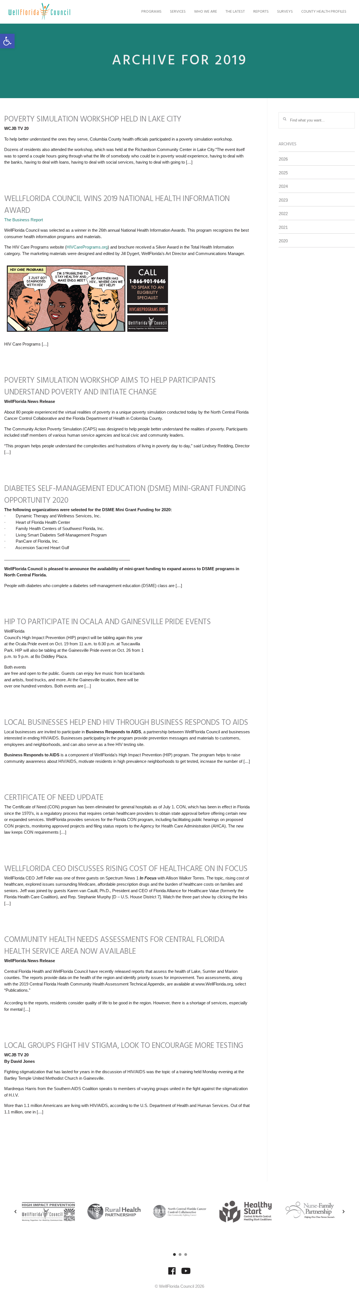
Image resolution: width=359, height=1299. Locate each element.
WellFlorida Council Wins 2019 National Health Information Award (117, 205)
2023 (283, 200)
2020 (283, 240)
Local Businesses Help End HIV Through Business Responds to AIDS (126, 722)
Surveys (285, 11)
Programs (151, 11)
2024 (283, 186)
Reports (261, 11)
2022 (283, 213)
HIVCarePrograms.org (87, 247)
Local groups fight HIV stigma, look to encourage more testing (123, 1045)
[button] (7, 41)
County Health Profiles (323, 11)
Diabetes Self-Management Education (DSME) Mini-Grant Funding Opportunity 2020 (124, 494)
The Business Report (23, 219)
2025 (283, 172)
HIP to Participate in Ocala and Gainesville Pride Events (107, 622)
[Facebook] (171, 1273)
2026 (283, 159)
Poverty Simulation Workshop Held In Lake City (92, 119)
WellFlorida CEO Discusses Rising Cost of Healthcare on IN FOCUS (126, 869)
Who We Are (205, 11)
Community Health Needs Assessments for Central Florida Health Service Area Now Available (114, 945)
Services (178, 11)
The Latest (235, 11)
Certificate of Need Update (53, 797)
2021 (283, 227)
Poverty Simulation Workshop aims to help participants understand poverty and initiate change (110, 386)
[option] (48, 1211)
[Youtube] (186, 1273)
